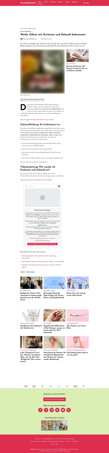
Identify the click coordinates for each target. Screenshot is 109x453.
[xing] (68, 410)
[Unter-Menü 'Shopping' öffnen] (78, 1)
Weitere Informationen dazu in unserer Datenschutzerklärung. (42, 239)
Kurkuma (30, 109)
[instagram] (51, 410)
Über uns (62, 441)
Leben (39, 2)
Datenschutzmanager (68, 438)
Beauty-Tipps (32, 28)
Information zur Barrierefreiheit (38, 441)
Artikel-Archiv (75, 441)
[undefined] (22, 387)
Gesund (53, 2)
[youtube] (63, 410)
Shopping (74, 2)
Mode (67, 2)
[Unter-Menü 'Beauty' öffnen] (63, 1)
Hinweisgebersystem (53, 441)
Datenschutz (58, 438)
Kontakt (53, 444)
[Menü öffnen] (88, 3)
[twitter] (57, 410)
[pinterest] (46, 410)
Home (21, 28)
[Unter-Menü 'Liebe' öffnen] (48, 1)
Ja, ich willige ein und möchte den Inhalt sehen (42, 244)
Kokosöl (39, 109)
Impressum (38, 438)
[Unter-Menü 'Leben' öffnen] (42, 1)
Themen (68, 441)
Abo (57, 444)
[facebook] (40, 410)
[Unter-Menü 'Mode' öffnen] (69, 1)
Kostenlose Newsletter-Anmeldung (54, 399)
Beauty (60, 2)
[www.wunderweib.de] (28, 3)
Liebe (46, 2)
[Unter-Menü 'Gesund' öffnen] (56, 1)
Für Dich (40, 4)
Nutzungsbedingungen (48, 438)
